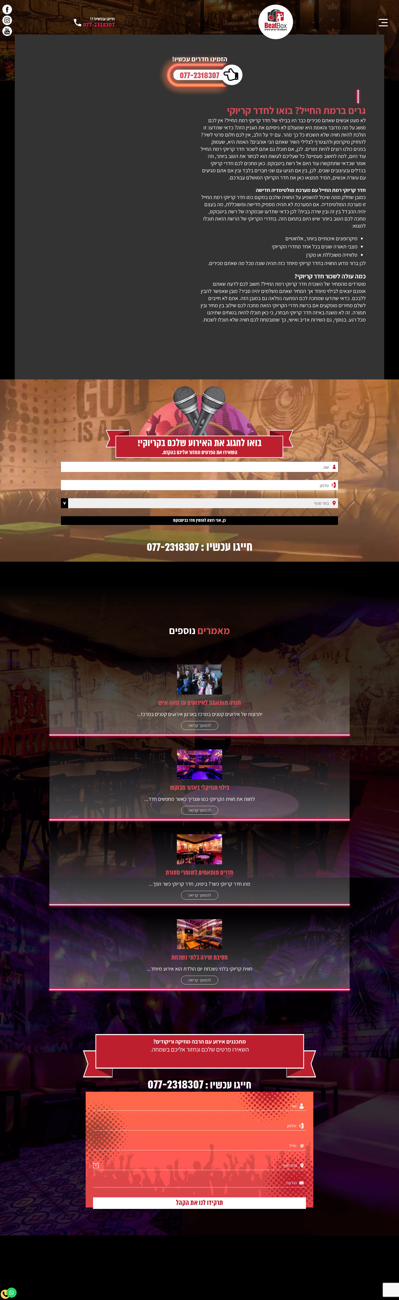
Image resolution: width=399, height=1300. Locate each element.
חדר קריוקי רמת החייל (248, 120)
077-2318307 (199, 75)
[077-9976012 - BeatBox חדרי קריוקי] (275, 22)
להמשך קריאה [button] (199, 725)
